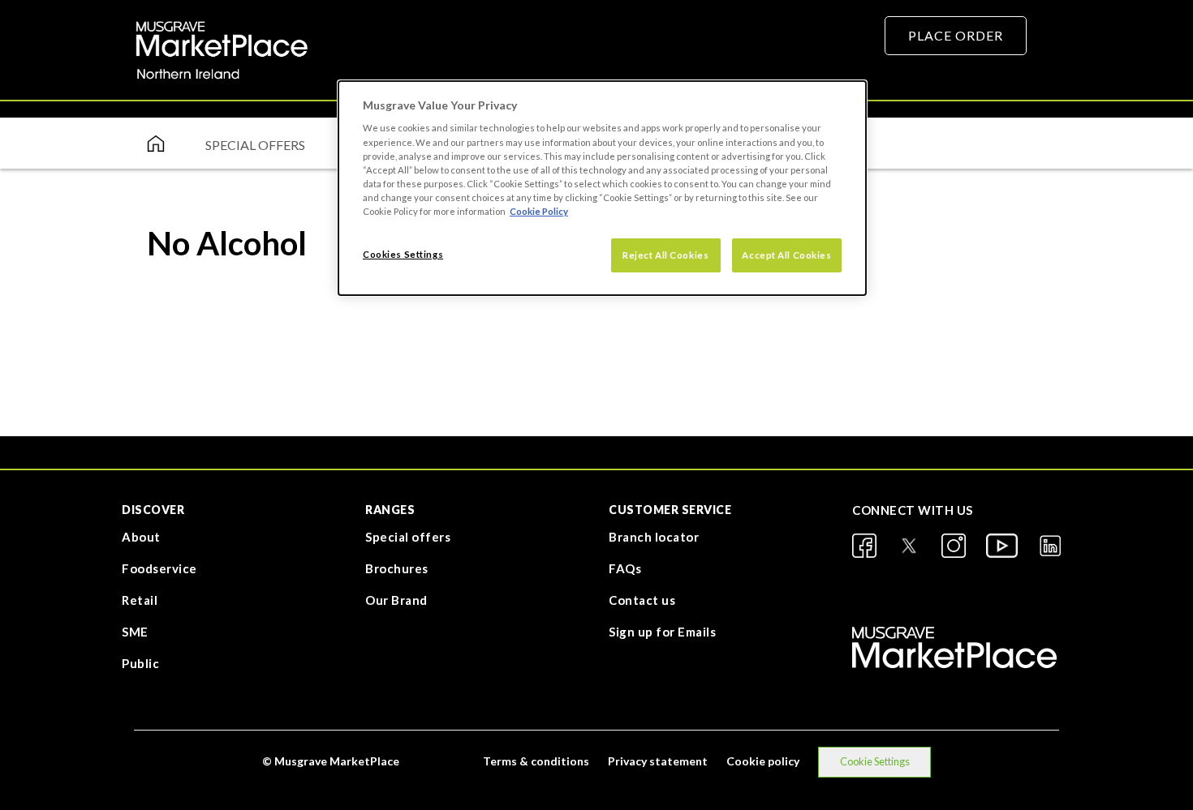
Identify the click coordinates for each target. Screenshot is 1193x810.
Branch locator (654, 536)
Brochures (397, 568)
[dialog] (602, 188)
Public (140, 663)
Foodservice (159, 568)
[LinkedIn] (1050, 546)
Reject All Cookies (665, 255)
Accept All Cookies (786, 255)
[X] (909, 546)
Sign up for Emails (662, 631)
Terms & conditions (536, 761)
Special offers (407, 536)
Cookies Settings (403, 254)
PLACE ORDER (955, 35)
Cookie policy (762, 761)
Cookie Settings (875, 761)
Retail (139, 600)
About (141, 536)
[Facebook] (864, 546)
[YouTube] (1002, 546)
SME (135, 631)
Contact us (642, 600)
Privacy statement (658, 761)
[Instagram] (953, 546)
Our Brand (396, 600)
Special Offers (255, 144)
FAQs (625, 568)
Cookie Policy (539, 211)
